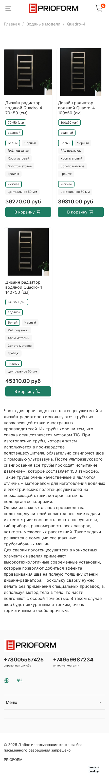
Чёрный (30, 143)
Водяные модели (43, 23)
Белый (12, 143)
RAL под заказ (18, 150)
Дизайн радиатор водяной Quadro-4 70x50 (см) (23, 107)
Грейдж (13, 174)
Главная (12, 23)
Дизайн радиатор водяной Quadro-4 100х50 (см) (76, 107)
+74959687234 (73, 659)
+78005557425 (24, 659)
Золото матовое (20, 166)
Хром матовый (18, 158)
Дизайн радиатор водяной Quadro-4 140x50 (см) (23, 287)
